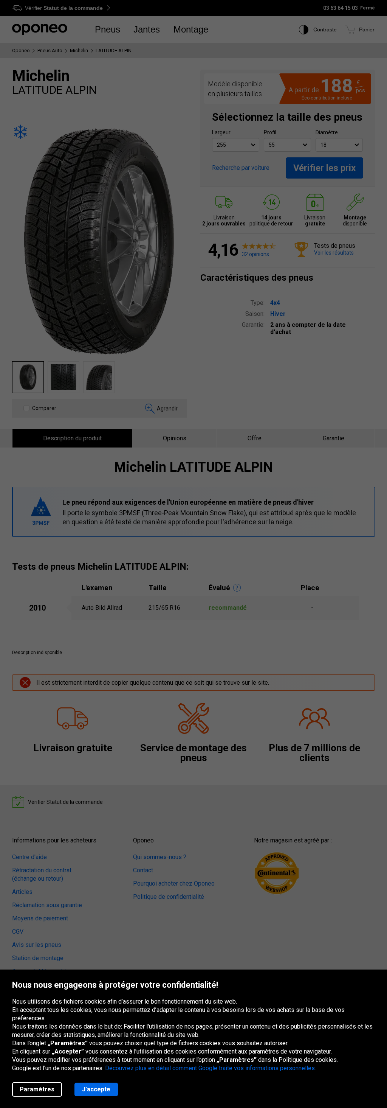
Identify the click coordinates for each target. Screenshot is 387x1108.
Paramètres (37, 1089)
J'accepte (96, 1089)
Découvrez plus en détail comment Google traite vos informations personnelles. (210, 1068)
